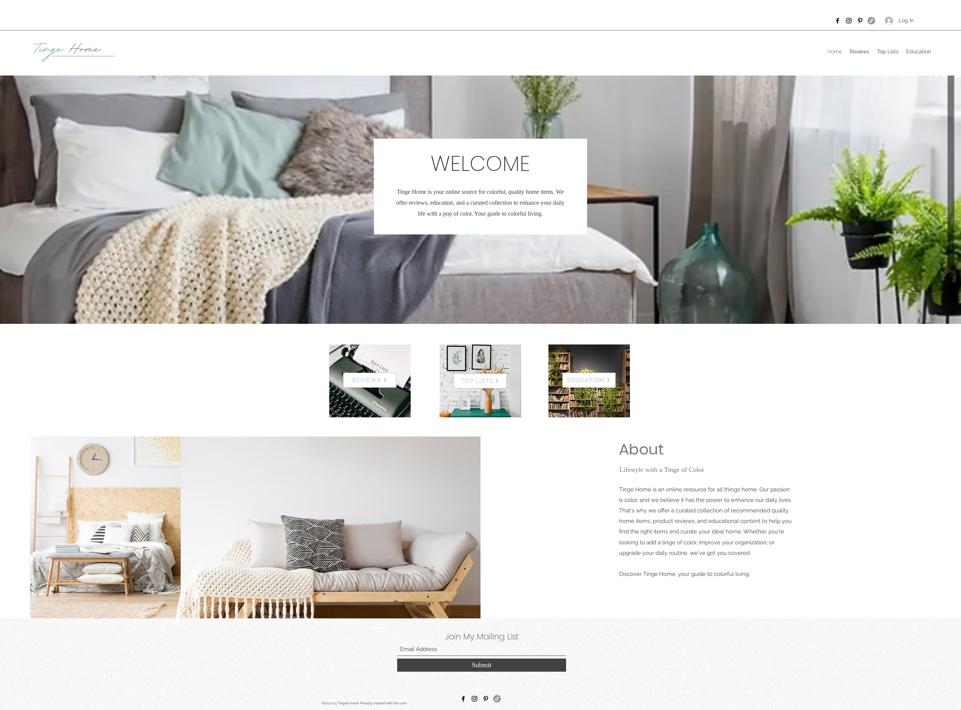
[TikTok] (871, 20)
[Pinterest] (860, 20)
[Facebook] (837, 20)
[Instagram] (849, 20)
